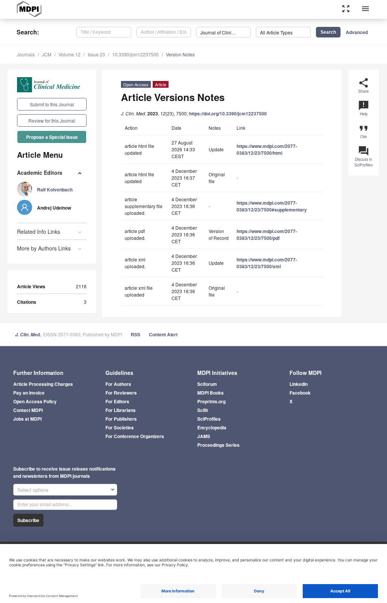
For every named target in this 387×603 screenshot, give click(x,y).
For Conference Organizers (134, 436)
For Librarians (120, 410)
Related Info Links (38, 231)
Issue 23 (96, 54)
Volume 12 (69, 54)
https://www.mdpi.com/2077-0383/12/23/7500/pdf (267, 234)
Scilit (202, 410)
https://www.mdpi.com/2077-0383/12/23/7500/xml (267, 263)
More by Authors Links (44, 248)
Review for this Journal (51, 120)
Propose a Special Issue (52, 137)
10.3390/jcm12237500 (135, 54)
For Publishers (121, 418)
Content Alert (163, 334)
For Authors (118, 384)
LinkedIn (298, 384)
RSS (135, 334)
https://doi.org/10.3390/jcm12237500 (228, 113)
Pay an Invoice (29, 392)
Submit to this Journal (52, 104)
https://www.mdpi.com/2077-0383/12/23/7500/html (267, 149)
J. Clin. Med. (28, 334)
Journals (26, 54)
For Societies (119, 427)
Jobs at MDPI (27, 418)
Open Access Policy (35, 401)
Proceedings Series (218, 444)
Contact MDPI (28, 410)
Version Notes (180, 54)
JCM (46, 54)
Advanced (357, 32)
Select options (33, 489)
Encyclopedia (211, 427)
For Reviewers (121, 392)
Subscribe (28, 520)
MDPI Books (210, 392)
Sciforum (207, 384)
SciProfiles (209, 418)
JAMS (203, 436)
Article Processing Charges (43, 384)
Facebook (300, 392)
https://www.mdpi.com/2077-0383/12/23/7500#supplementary (272, 206)
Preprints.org (211, 401)
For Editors (117, 401)
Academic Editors (39, 172)
